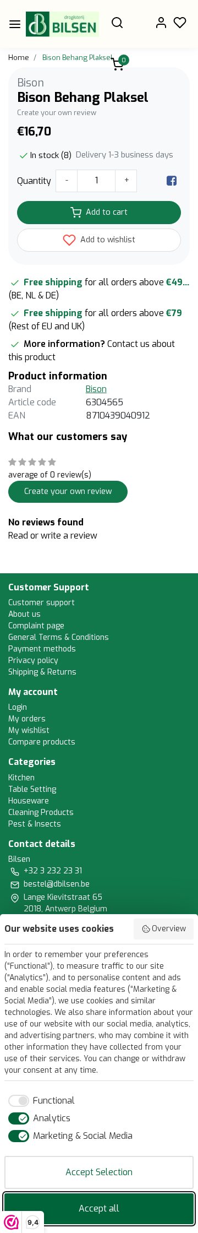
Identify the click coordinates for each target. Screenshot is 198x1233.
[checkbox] (39, 1100)
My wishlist (29, 730)
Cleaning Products (41, 812)
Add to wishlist (106, 240)
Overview (169, 929)
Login (17, 707)
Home (18, 57)
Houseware (28, 801)
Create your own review (56, 112)
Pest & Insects (34, 824)
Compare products (41, 742)
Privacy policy (33, 660)
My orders (27, 719)
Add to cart (107, 212)
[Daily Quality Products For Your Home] (62, 24)
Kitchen (21, 778)
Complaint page (36, 626)
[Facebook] (172, 181)
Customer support (41, 603)
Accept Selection (99, 1172)
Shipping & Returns (42, 672)
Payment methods (42, 649)
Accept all (99, 1208)
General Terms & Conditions (58, 637)
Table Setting (32, 789)
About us (24, 614)
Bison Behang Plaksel (77, 57)
